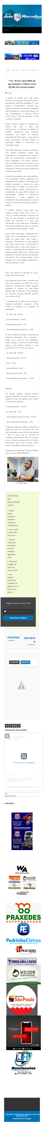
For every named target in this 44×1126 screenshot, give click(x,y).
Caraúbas (8, 798)
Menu (7, 30)
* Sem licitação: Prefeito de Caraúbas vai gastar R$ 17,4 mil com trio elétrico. (12, 583)
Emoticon (25, 662)
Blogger (28, 1118)
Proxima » (31, 644)
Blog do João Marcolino (28, 1114)
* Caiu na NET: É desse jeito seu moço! (13, 532)
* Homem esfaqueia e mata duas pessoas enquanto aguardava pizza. (11, 548)
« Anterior (11, 640)
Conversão (14, 662)
